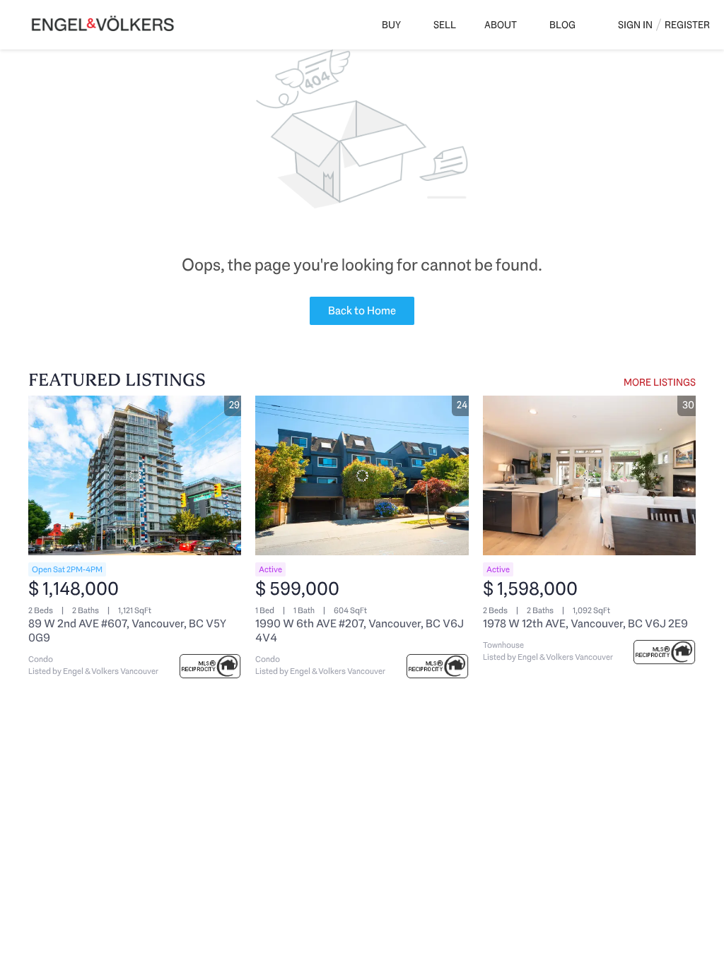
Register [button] (687, 24)
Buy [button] (391, 24)
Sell (444, 24)
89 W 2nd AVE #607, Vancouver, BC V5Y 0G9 (127, 630)
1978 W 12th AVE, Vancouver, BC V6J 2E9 (585, 623)
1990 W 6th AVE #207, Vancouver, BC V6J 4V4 (359, 630)
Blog (562, 24)
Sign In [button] (635, 24)
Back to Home (362, 310)
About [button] (500, 24)
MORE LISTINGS (660, 382)
